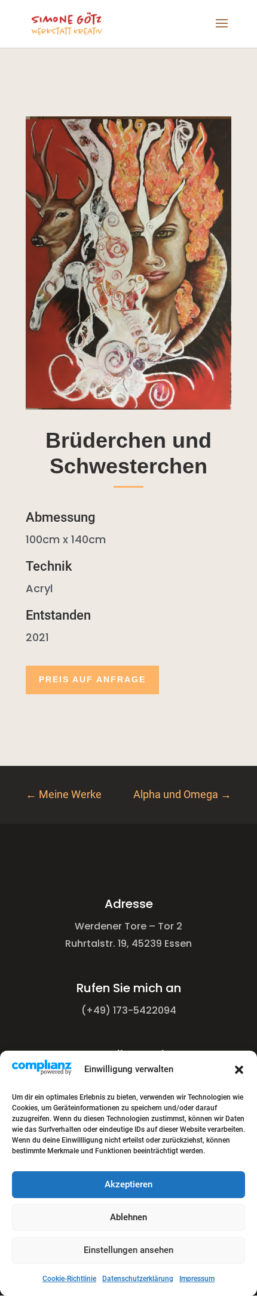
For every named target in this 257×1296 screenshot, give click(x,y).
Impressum (197, 1279)
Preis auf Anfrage (92, 679)
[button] (239, 1070)
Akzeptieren (128, 1184)
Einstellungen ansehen (128, 1250)
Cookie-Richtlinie (69, 1279)
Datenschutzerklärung (137, 1279)
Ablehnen (128, 1217)
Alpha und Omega (182, 795)
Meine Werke (64, 795)
